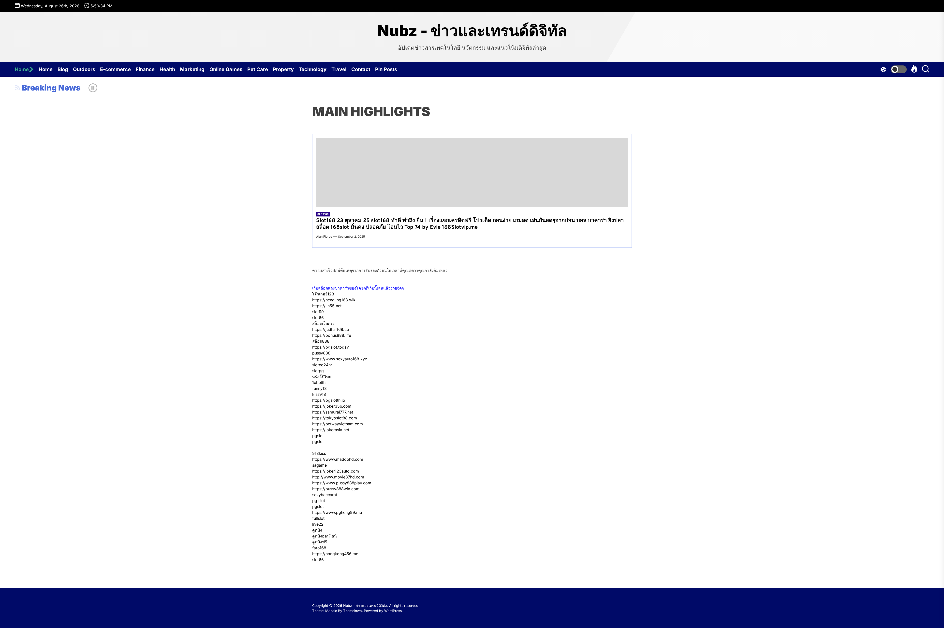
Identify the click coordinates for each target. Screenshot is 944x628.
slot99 (318, 311)
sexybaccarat (324, 494)
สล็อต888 (320, 341)
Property (283, 69)
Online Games (225, 69)
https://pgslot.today (330, 347)
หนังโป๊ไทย (321, 376)
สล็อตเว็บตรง (323, 323)
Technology (312, 69)
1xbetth (318, 382)
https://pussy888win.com (335, 488)
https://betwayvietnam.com (337, 423)
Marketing (192, 69)
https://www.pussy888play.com (341, 482)
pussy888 (321, 353)
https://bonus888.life (331, 335)
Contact (360, 69)
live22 (318, 524)
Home (22, 69)
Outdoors (84, 69)
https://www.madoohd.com (337, 459)
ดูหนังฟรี (319, 541)
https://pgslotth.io (328, 400)
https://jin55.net (326, 305)
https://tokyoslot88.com (334, 417)
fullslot (318, 518)
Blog (63, 69)
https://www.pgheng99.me (337, 512)
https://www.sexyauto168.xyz (339, 358)
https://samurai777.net (332, 412)
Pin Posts (386, 69)
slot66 (318, 317)
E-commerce (115, 69)
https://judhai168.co (330, 329)
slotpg (318, 370)
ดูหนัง (317, 530)
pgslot (318, 435)
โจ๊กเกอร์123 (323, 293)
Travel (338, 69)
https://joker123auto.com (335, 471)
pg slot (318, 500)
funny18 (319, 388)
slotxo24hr (322, 364)
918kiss (319, 453)
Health (167, 69)
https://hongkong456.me (335, 553)
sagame (319, 465)
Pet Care (257, 69)
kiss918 (319, 394)
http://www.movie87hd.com (338, 477)
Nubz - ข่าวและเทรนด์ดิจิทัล (472, 31)
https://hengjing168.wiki (334, 299)
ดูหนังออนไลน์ (324, 536)
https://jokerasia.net (330, 429)
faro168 (319, 547)
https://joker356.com (331, 406)
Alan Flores (324, 236)
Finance (145, 69)
